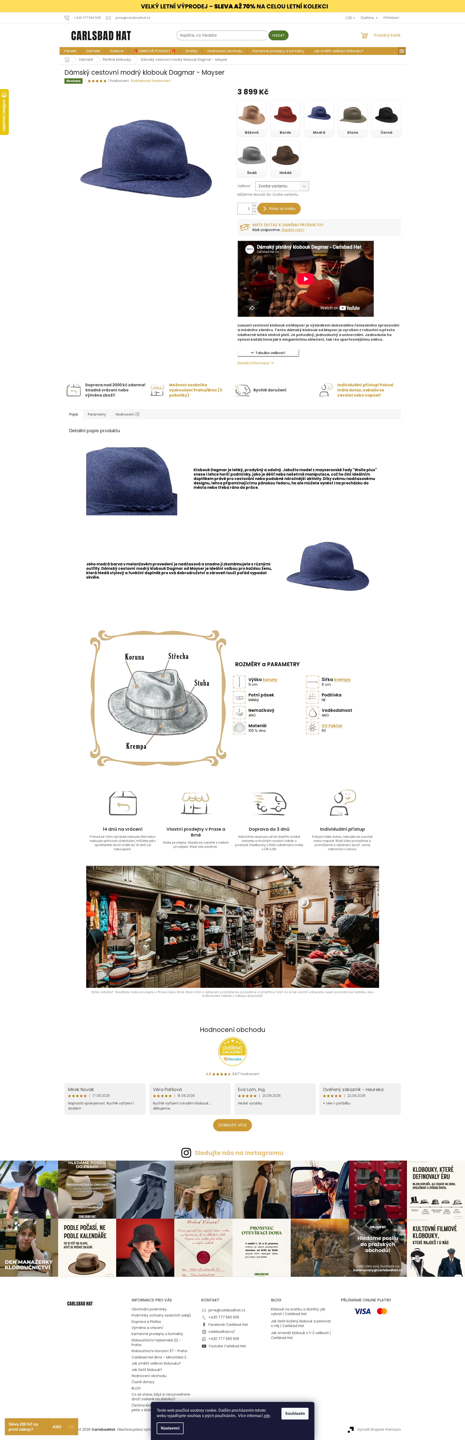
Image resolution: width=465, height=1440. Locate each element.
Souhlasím (295, 1413)
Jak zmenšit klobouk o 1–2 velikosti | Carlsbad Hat (301, 1335)
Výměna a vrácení (147, 1327)
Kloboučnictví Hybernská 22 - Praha (156, 1342)
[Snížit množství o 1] (254, 211)
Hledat (278, 35)
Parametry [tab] (97, 414)
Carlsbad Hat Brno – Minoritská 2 (159, 1357)
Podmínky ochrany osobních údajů (161, 1315)
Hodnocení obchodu (232, 1029)
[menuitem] (70, 51)
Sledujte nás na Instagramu (239, 1153)
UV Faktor (332, 726)
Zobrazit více (232, 1125)
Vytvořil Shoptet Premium (379, 1429)
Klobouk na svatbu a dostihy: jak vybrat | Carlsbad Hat (298, 1311)
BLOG (136, 1388)
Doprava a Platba (146, 1321)
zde (267, 1416)
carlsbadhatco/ (221, 1331)
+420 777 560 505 (223, 1317)
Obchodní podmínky (149, 1309)
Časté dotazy (143, 1381)
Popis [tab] (73, 414)
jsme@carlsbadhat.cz (226, 1310)
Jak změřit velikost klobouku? (156, 1363)
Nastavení (170, 1428)
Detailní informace (253, 363)
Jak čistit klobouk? (147, 1369)
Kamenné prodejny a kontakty (157, 1333)
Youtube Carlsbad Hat (227, 1346)
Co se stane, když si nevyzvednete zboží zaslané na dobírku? (161, 1396)
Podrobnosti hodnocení (151, 81)
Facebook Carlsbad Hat (228, 1324)
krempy (342, 680)
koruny (270, 680)
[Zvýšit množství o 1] (254, 206)
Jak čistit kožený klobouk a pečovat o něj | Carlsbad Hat (301, 1323)
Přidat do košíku (282, 208)
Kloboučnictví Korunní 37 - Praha (159, 1350)
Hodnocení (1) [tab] (128, 414)
